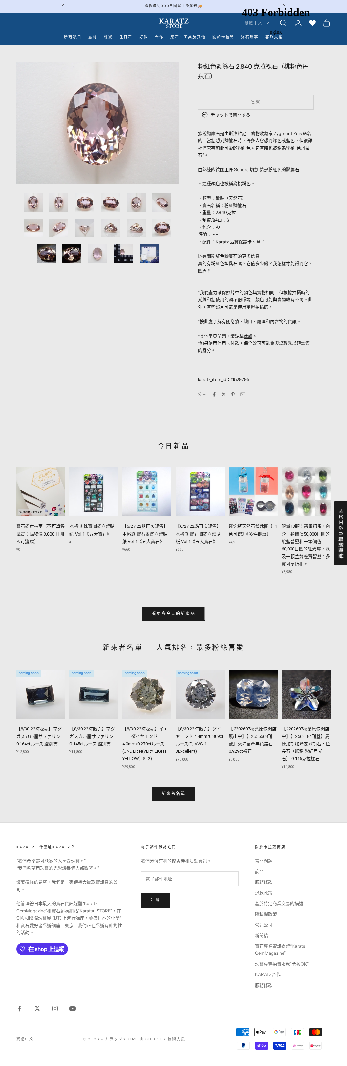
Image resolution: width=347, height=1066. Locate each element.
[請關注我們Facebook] (19, 1008)
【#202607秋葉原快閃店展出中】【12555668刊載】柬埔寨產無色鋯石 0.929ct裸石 (253, 740)
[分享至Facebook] (214, 394)
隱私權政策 (266, 914)
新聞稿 (261, 935)
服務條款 (263, 882)
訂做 (143, 37)
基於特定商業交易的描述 (279, 903)
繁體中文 (25, 1039)
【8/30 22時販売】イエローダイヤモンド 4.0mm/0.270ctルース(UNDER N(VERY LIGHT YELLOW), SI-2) (145, 743)
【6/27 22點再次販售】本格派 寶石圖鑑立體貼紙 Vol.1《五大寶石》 (145, 534)
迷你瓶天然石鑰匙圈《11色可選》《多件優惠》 (253, 530)
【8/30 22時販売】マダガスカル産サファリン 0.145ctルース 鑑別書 (92, 736)
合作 (159, 37)
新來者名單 (123, 647)
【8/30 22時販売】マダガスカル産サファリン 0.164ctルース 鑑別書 (39, 736)
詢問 (259, 871)
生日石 (126, 37)
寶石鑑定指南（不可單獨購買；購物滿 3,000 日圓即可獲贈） (40, 534)
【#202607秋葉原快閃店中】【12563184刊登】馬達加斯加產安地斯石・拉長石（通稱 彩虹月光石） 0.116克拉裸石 (306, 743)
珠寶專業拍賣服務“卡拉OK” (282, 964)
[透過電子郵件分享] (242, 394)
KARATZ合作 (268, 974)
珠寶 (108, 37)
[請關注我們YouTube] (72, 1008)
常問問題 (263, 860)
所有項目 (73, 37)
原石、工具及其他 (188, 37)
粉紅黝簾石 (235, 205)
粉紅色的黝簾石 (283, 169)
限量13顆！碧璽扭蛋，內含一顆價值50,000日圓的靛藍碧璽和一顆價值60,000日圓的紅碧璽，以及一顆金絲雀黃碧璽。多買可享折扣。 (306, 545)
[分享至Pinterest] (233, 394)
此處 (208, 321)
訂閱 (155, 900)
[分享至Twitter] (223, 394)
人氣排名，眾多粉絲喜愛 (200, 647)
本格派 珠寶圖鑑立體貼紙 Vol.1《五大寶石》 (92, 530)
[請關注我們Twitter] (37, 1008)
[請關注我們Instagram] (55, 1008)
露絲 (92, 37)
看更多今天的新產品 (173, 613)
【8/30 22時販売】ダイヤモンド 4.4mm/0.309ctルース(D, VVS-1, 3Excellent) (199, 740)
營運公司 (263, 924)
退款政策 (263, 892)
